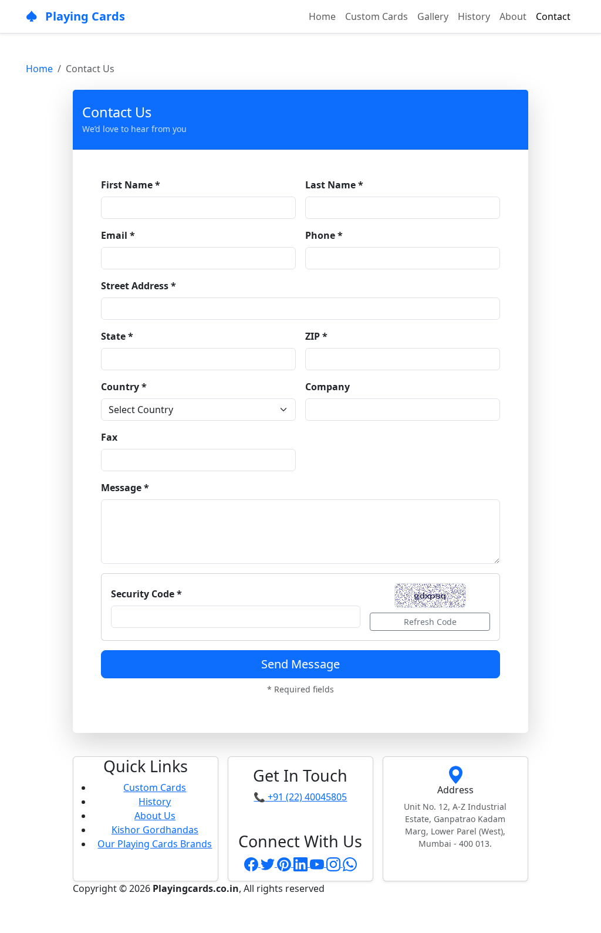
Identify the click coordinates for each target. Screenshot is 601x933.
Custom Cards (376, 16)
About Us (154, 815)
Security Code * (146, 593)
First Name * (130, 184)
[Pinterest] (285, 863)
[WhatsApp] (350, 863)
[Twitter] (269, 863)
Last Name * (334, 184)
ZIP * (316, 336)
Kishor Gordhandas (155, 829)
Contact (553, 16)
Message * (125, 487)
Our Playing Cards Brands (154, 843)
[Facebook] (252, 863)
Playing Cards (83, 16)
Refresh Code (430, 621)
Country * (124, 386)
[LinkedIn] (301, 863)
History (474, 16)
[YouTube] (318, 863)
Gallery (432, 16)
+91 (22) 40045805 (300, 796)
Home (322, 16)
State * (117, 336)
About (512, 16)
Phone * (324, 235)
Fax (109, 437)
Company (327, 386)
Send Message (300, 664)
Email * (118, 235)
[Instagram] (334, 863)
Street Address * (138, 285)
